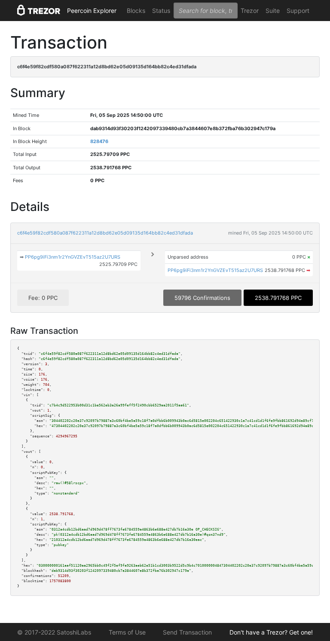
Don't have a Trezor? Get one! (271, 632)
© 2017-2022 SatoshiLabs (54, 632)
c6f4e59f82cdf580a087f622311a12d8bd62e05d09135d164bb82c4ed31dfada (105, 233)
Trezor (250, 10)
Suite (273, 10)
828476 (99, 141)
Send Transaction (187, 632)
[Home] (38, 10)
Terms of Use (127, 632)
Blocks (136, 10)
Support (298, 10)
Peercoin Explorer (91, 10)
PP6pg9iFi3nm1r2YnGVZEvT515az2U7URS (72, 257)
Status (161, 10)
